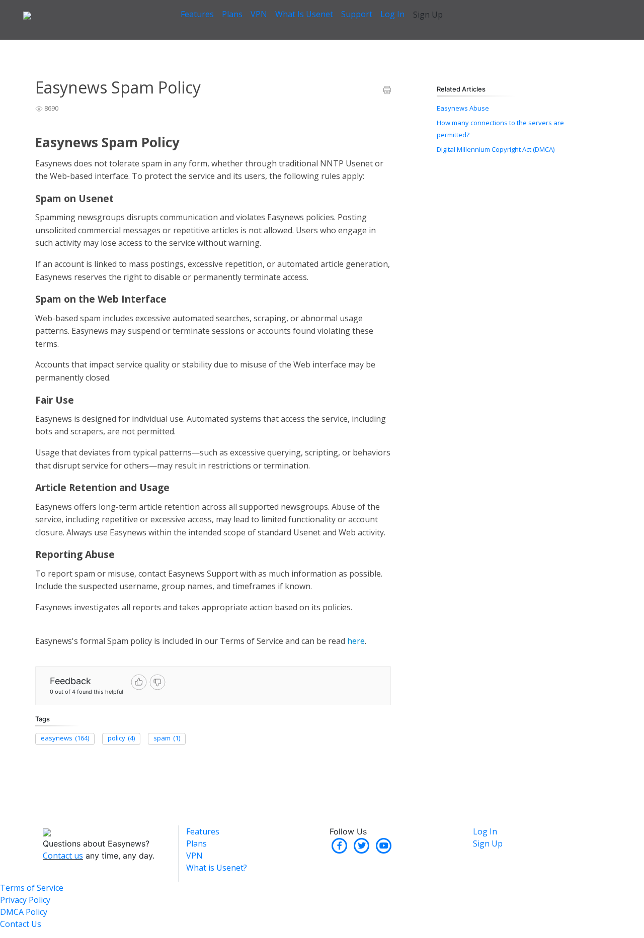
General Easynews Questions (108, 44)
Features (197, 14)
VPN (259, 14)
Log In (392, 14)
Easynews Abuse (463, 108)
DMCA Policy (23, 911)
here (356, 640)
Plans (232, 14)
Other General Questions (200, 44)
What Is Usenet (304, 14)
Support (356, 14)
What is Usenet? (216, 867)
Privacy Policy (25, 899)
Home (44, 44)
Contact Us (20, 923)
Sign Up (428, 14)
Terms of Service (31, 887)
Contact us (63, 855)
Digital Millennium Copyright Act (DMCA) (495, 149)
